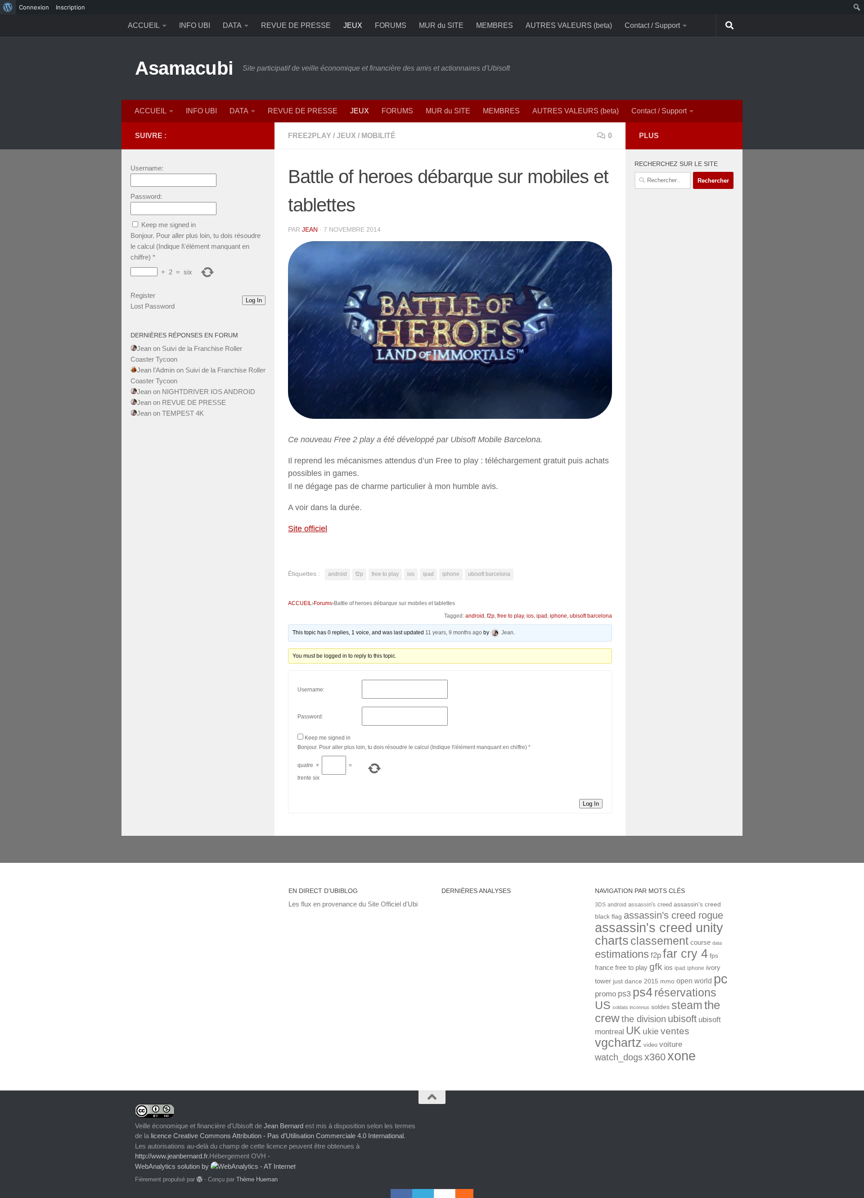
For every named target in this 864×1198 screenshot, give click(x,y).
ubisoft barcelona (489, 574)
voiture (670, 1044)
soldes (660, 1007)
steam (686, 1005)
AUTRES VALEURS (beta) (569, 25)
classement (659, 941)
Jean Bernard (283, 1126)
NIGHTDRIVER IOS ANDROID (208, 391)
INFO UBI (194, 25)
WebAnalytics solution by (173, 1166)
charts (612, 940)
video (650, 1044)
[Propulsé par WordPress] (199, 1179)
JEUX (352, 25)
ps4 (642, 992)
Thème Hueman (257, 1179)
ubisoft (682, 1018)
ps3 (624, 993)
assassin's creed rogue (673, 915)
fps (714, 955)
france (604, 967)
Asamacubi (184, 68)
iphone (450, 574)
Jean (310, 229)
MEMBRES (494, 25)
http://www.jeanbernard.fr (171, 1156)
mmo (667, 981)
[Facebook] (401, 1193)
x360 (655, 1057)
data (717, 943)
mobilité (378, 135)
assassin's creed (650, 904)
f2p (359, 574)
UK (633, 1030)
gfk (655, 966)
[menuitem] (8, 7)
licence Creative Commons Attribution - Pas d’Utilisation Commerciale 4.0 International (277, 1136)
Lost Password (152, 306)
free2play (309, 135)
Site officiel (307, 528)
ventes (675, 1031)
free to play (385, 574)
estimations (622, 954)
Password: (310, 716)
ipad (428, 574)
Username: (310, 689)
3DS (600, 904)
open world (694, 981)
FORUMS (390, 25)
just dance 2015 (635, 981)
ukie (651, 1031)
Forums (323, 603)
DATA (232, 25)
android (337, 574)
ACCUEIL (144, 25)
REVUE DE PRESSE (296, 25)
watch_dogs (619, 1057)
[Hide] (468, 1193)
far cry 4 (685, 953)
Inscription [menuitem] (70, 7)
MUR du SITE (441, 25)
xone (681, 1056)
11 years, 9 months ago (453, 632)
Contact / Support (652, 25)
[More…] (460, 1193)
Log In (591, 803)
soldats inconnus (630, 1007)
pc (721, 979)
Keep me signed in (328, 738)
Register (142, 295)
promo (605, 994)
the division (643, 1019)
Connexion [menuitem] (34, 7)
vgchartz (618, 1043)
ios (410, 574)
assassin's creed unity (659, 927)
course (700, 942)
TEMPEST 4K (183, 413)
